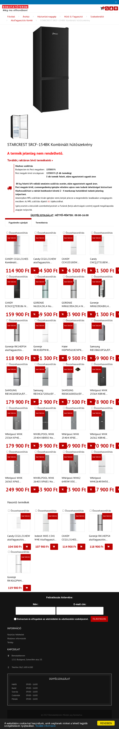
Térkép (10, 642)
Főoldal (11, 16)
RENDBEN (106, 723)
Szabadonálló (97, 16)
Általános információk (16, 638)
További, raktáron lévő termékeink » (30, 160)
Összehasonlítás (18, 232)
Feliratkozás (99, 619)
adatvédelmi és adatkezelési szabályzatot (67, 619)
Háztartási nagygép (46, 16)
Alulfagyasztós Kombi (22, 20)
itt (49, 201)
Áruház (26, 16)
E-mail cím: (80, 604)
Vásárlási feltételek (15, 634)
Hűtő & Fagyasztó (73, 16)
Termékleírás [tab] (42, 222)
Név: (35, 604)
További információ (45, 725)
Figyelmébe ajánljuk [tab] (18, 222)
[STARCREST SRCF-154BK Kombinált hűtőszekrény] (50, 69)
